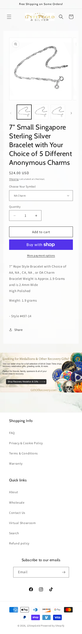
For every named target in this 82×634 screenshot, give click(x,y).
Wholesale (16, 502)
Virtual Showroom (22, 523)
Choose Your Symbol (22, 186)
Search (14, 533)
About (13, 492)
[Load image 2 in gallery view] (41, 112)
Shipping (14, 179)
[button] (9, 17)
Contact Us (17, 513)
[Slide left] (11, 113)
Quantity (14, 207)
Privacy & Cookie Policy (26, 443)
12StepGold (34, 625)
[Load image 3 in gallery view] (58, 112)
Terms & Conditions (23, 453)
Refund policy (19, 543)
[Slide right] (71, 113)
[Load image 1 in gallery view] (24, 112)
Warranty (16, 463)
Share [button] (18, 330)
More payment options (41, 255)
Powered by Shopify (52, 625)
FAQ (12, 433)
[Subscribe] (64, 572)
